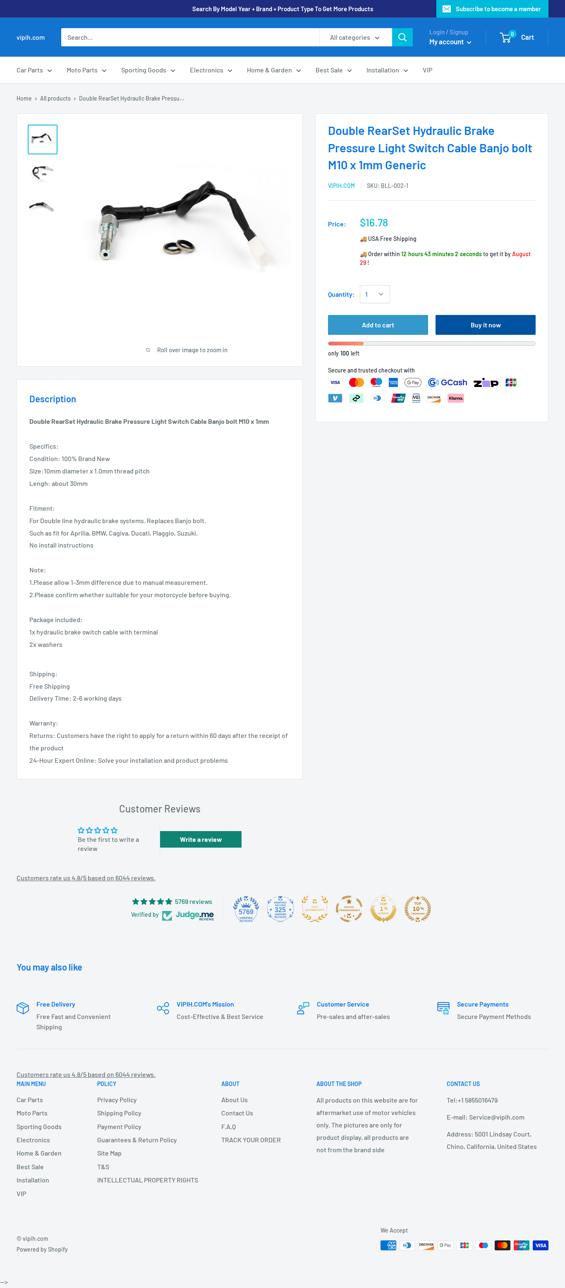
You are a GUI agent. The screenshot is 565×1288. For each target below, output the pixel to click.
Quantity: (341, 294)
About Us (234, 1099)
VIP (427, 70)
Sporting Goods (143, 70)
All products (55, 98)
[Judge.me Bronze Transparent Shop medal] (349, 909)
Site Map (109, 1153)
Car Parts (30, 70)
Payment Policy (119, 1126)
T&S (103, 1166)
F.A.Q (228, 1126)
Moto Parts (82, 70)
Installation (382, 70)
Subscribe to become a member (498, 8)
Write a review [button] (201, 839)
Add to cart (378, 325)
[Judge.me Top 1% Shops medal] (383, 909)
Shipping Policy (119, 1113)
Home (24, 98)
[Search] (402, 37)
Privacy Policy (117, 1099)
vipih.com (341, 185)
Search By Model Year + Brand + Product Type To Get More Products (282, 8)
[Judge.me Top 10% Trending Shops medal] (418, 909)
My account (447, 41)
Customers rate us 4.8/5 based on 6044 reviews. (86, 878)
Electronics (206, 70)
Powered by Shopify (42, 1249)
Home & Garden (269, 70)
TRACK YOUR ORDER (251, 1140)
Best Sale (329, 70)
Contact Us (237, 1113)
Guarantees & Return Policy (137, 1140)
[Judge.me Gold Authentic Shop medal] (315, 909)
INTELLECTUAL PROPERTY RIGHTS (144, 1180)
